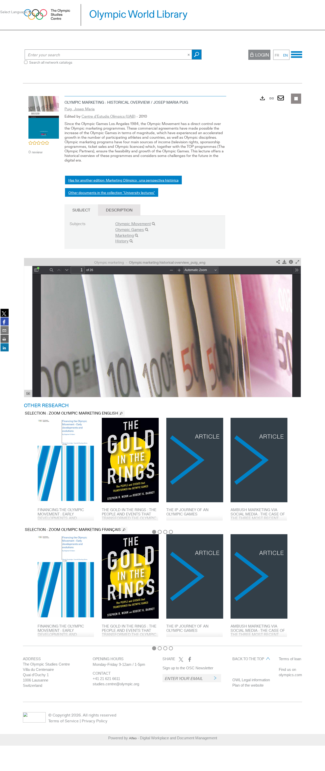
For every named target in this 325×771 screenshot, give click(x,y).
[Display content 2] (160, 532)
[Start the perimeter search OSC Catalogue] (197, 54)
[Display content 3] (165, 532)
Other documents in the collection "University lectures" (111, 192)
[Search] (153, 223)
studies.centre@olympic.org (116, 684)
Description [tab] (119, 210)
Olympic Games (129, 229)
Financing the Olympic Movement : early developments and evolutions (61, 516)
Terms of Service (63, 721)
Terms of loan (290, 659)
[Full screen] (297, 262)
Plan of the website (248, 685)
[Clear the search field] (189, 54)
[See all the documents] (121, 413)
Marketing (124, 235)
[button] (43, 116)
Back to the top (248, 658)
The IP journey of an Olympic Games (187, 512)
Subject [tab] (81, 210)
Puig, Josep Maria (79, 109)
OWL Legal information (251, 680)
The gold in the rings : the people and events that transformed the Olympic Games (129, 516)
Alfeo (133, 738)
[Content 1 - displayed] (154, 532)
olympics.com (290, 675)
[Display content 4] (171, 532)
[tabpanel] (162, 368)
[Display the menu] (296, 54)
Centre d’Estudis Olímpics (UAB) (108, 116)
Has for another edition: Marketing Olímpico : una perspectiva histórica (123, 180)
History (121, 241)
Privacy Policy (94, 721)
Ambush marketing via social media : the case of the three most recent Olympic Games (258, 516)
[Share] (278, 262)
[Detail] (291, 262)
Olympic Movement (133, 223)
